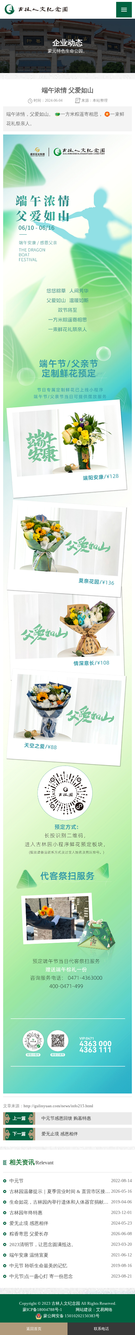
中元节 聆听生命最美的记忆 (70, 1265)
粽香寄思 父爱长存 (70, 1233)
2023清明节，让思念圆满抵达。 (70, 1244)
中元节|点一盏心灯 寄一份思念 (70, 1276)
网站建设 (84, 1309)
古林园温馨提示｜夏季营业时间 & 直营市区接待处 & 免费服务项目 (70, 1191)
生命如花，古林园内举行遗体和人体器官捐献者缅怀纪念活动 (70, 1202)
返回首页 (33, 1329)
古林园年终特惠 (70, 1212)
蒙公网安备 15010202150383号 (71, 1315)
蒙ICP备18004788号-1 (42, 1309)
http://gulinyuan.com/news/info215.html (58, 1106)
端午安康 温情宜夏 (70, 1255)
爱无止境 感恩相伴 (70, 1223)
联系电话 (101, 1329)
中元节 (70, 1180)
